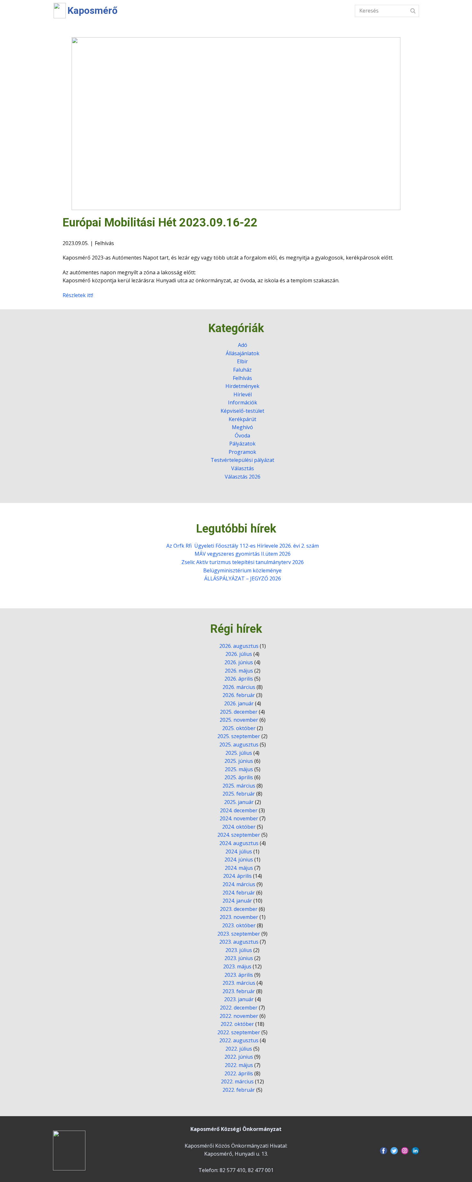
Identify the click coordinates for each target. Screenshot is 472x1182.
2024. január (237, 900)
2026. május (239, 670)
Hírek (162, 11)
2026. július (238, 653)
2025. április (238, 777)
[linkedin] (415, 1150)
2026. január (239, 703)
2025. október (239, 728)
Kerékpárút (242, 419)
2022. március (237, 1081)
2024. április (237, 875)
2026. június (238, 662)
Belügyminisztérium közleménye (242, 570)
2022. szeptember (238, 1032)
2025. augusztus (238, 744)
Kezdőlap (132, 11)
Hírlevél (242, 394)
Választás (288, 11)
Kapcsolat (328, 11)
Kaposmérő (92, 10)
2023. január (239, 999)
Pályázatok (242, 443)
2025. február (239, 793)
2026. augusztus (238, 645)
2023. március (239, 982)
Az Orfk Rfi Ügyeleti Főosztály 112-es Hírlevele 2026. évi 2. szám (242, 545)
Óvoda (242, 435)
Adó (242, 344)
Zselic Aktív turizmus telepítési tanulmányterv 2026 (242, 562)
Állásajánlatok (242, 353)
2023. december (239, 909)
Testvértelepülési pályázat (242, 459)
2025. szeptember (238, 736)
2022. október (237, 1024)
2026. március (239, 687)
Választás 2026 (242, 476)
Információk (246, 11)
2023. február (239, 991)
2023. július (238, 950)
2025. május (239, 769)
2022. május (239, 1065)
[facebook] (383, 1150)
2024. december (239, 810)
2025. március (239, 785)
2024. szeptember (238, 834)
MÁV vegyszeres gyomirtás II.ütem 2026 (243, 553)
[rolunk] (69, 1150)
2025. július (238, 752)
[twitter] (394, 1150)
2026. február (239, 695)
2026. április (238, 678)
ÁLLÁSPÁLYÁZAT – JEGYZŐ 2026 (242, 578)
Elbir (242, 361)
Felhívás (104, 243)
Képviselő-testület (242, 410)
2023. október (239, 925)
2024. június (238, 859)
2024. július (238, 851)
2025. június (238, 760)
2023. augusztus (238, 941)
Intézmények (200, 11)
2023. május (237, 966)
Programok (242, 451)
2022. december (239, 1007)
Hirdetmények (242, 386)
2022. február (239, 1089)
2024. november (239, 818)
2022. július (238, 1048)
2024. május (239, 867)
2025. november (239, 719)
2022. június (238, 1056)
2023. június (238, 958)
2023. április (238, 974)
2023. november (239, 917)
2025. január (239, 802)
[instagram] (404, 1150)
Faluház (242, 369)
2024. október (239, 826)
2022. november (239, 1015)
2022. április (238, 1073)
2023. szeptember (238, 933)
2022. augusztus (238, 1040)
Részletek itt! (78, 295)
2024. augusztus (238, 843)
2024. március (239, 884)
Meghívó (242, 427)
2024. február (239, 892)
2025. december (239, 711)
